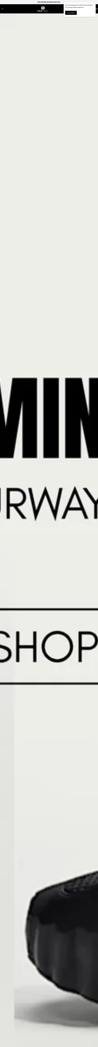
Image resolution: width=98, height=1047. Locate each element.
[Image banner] (49, 530)
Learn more (71, 13)
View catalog (3, 9)
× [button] (94, 4)
